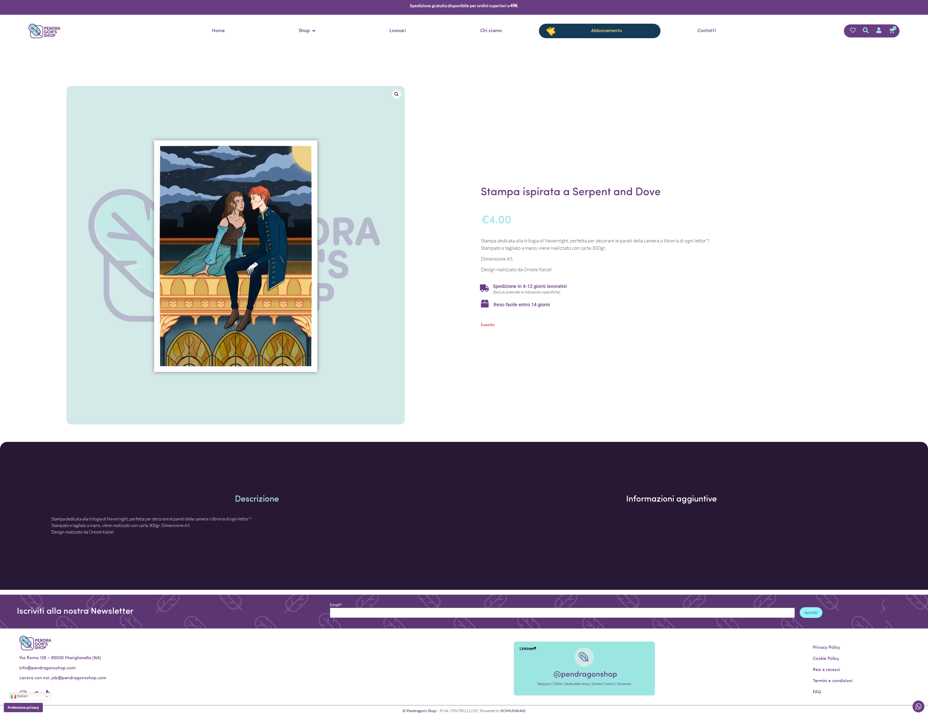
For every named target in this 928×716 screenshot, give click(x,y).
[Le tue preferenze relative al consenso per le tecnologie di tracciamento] (23, 707)
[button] (396, 94)
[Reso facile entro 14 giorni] (485, 303)
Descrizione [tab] (257, 499)
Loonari (397, 31)
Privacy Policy (826, 648)
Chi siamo (491, 31)
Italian (22, 696)
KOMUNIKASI (512, 710)
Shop (304, 31)
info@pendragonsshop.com (47, 668)
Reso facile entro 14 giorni (521, 304)
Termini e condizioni (832, 681)
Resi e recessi (826, 670)
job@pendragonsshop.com (78, 678)
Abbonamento (606, 31)
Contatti (706, 31)
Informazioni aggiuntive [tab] (671, 499)
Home (218, 31)
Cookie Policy (826, 659)
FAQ (817, 692)
